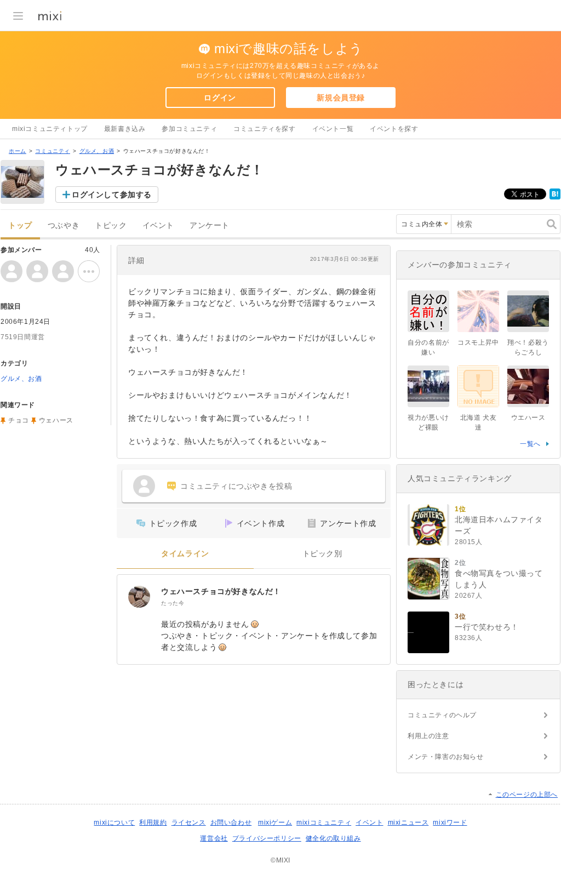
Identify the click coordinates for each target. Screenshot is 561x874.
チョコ (18, 420)
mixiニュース (408, 822)
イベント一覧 (333, 129)
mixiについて (114, 822)
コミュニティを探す (264, 129)
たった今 (172, 603)
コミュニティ (52, 151)
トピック (111, 225)
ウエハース (528, 417)
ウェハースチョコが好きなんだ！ (221, 591)
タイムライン (185, 554)
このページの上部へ (527, 794)
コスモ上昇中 (478, 342)
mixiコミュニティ (323, 822)
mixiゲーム (275, 822)
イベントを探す (394, 129)
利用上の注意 (428, 736)
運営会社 (213, 838)
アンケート (210, 225)
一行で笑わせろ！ (487, 626)
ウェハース (56, 420)
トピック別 (322, 554)
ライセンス (188, 822)
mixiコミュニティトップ (50, 129)
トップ (20, 225)
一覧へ (530, 444)
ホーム (17, 151)
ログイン (220, 97)
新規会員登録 (341, 97)
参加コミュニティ (189, 129)
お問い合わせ (231, 822)
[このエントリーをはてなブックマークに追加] (554, 197)
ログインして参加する (112, 194)
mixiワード (450, 822)
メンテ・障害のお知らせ (446, 757)
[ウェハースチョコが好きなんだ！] (139, 597)
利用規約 (153, 822)
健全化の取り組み (333, 838)
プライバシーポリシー (266, 838)
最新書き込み (125, 129)
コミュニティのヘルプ (442, 715)
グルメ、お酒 (97, 151)
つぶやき (63, 225)
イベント (158, 225)
